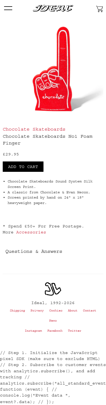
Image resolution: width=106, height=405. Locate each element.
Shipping (17, 310)
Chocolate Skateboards (34, 129)
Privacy (37, 310)
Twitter (74, 330)
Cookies (56, 310)
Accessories (31, 232)
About (72, 310)
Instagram (33, 330)
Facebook (55, 330)
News (53, 320)
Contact (89, 310)
